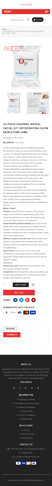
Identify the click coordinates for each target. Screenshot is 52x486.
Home (4, 29)
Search (27, 430)
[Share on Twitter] (21, 300)
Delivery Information (27, 407)
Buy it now (19, 292)
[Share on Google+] (27, 300)
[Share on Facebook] (15, 300)
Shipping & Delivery (27, 399)
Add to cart (20, 285)
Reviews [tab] (10, 329)
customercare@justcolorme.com (27, 457)
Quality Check (27, 419)
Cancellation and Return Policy (27, 403)
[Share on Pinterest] (33, 300)
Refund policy (26, 438)
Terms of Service (27, 434)
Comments (11, 335)
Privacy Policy (27, 411)
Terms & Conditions (27, 415)
